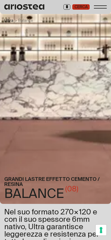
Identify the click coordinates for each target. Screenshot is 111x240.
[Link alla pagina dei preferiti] (66, 7)
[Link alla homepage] (24, 7)
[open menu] (100, 7)
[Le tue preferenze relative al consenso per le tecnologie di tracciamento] (101, 230)
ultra (8, 20)
